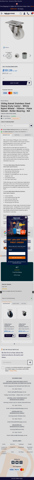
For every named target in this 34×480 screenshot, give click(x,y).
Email (10, 250)
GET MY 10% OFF (17, 257)
